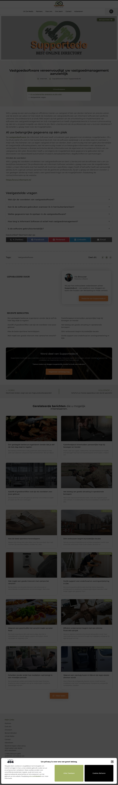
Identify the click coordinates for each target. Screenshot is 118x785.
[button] (112, 762)
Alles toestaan (69, 773)
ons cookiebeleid (35, 776)
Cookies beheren (99, 773)
